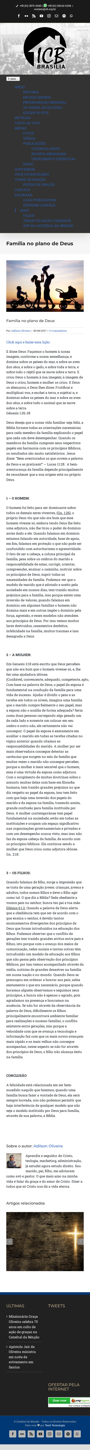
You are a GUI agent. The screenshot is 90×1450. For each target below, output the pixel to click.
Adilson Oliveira (21, 330)
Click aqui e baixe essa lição (28, 342)
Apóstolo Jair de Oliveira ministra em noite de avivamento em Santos (22, 1356)
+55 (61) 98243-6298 (59, 5)
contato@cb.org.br (45, 9)
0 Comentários (58, 330)
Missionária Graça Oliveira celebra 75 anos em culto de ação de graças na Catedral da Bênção (24, 1326)
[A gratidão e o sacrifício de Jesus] (45, 1241)
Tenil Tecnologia (55, 1425)
